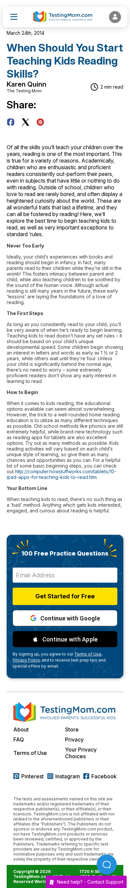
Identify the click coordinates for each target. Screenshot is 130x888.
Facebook (104, 776)
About (21, 729)
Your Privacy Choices (81, 753)
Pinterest (32, 776)
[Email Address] (65, 575)
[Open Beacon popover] (107, 865)
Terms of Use (30, 753)
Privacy (74, 739)
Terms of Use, (88, 654)
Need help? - (90, 882)
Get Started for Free (65, 596)
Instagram (67, 776)
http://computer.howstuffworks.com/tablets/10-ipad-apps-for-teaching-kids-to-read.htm (61, 474)
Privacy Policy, (27, 660)
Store (72, 729)
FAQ (18, 739)
